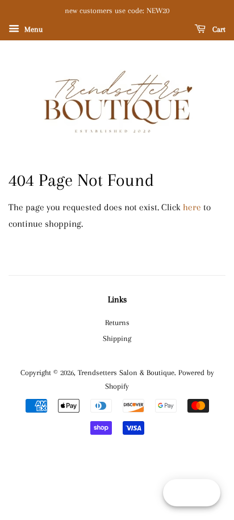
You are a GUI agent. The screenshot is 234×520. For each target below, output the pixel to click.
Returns (117, 322)
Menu (32, 29)
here (192, 207)
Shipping (117, 338)
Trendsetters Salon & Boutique (126, 372)
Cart (217, 29)
